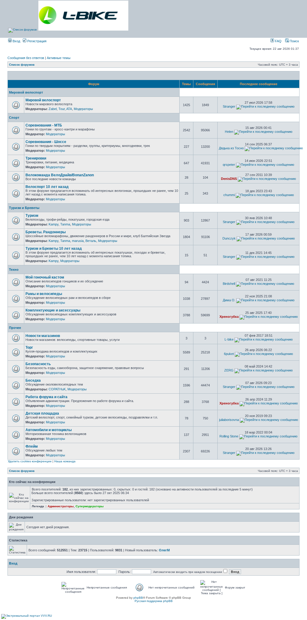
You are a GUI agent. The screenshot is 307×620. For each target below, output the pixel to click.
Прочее (15, 327)
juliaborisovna (229, 420)
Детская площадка (42, 413)
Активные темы (58, 58)
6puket (229, 354)
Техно (14, 269)
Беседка (33, 380)
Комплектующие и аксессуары (52, 310)
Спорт (14, 117)
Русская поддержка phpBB (154, 601)
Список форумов (21, 64)
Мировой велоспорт (26, 92)
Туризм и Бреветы (24, 208)
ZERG (229, 370)
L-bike (229, 339)
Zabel (53, 109)
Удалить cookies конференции (30, 461)
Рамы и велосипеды (43, 294)
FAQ (278, 41)
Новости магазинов (42, 336)
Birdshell (229, 283)
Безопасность (38, 364)
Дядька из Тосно (231, 148)
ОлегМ (164, 550)
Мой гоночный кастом (44, 277)
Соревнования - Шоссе (45, 142)
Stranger (229, 106)
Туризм (31, 215)
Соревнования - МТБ (43, 125)
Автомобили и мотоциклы (48, 430)
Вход (16, 41)
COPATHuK (57, 389)
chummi (229, 195)
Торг (29, 347)
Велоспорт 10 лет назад (47, 187)
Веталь (90, 241)
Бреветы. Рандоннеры (45, 232)
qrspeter (229, 164)
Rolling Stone (228, 436)
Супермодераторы (90, 506)
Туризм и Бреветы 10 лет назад (53, 248)
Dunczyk (229, 238)
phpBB (138, 597)
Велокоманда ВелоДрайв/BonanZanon (59, 175)
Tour (61, 109)
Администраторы (61, 506)
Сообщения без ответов (25, 58)
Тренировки (35, 158)
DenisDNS (229, 178)
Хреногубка (229, 316)
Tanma (65, 224)
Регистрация (36, 41)
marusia (78, 241)
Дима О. (229, 300)
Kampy (53, 224)
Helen (229, 131)
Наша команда (65, 461)
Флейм (31, 446)
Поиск (294, 41)
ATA (69, 109)
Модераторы (83, 109)
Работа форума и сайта (46, 397)
